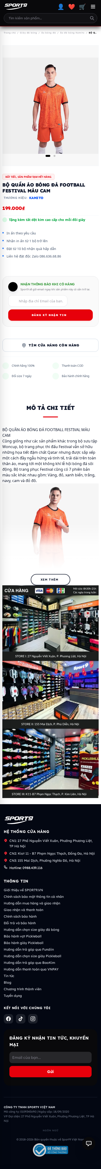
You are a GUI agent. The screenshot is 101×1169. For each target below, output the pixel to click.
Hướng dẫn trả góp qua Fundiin (29, 949)
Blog (7, 982)
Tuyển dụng (13, 996)
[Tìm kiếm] (92, 18)
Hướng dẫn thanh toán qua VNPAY (31, 969)
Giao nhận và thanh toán (23, 910)
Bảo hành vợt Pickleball (23, 936)
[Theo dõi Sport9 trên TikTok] (20, 1018)
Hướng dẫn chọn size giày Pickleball (32, 956)
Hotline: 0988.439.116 (26, 868)
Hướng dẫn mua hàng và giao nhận (32, 903)
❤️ (71, 6)
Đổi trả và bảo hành (20, 923)
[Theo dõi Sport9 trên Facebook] (8, 1018)
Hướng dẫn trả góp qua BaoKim (29, 963)
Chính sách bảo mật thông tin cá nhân (34, 896)
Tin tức (9, 976)
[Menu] (93, 6)
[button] (48, 156)
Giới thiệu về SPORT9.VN (23, 890)
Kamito (36, 198)
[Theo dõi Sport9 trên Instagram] (33, 1018)
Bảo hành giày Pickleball (23, 943)
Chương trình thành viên (22, 989)
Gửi (50, 1071)
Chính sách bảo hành (20, 916)
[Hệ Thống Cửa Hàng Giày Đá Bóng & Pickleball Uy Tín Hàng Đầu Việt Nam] (16, 6)
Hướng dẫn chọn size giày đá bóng (31, 930)
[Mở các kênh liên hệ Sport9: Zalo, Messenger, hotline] (88, 1143)
